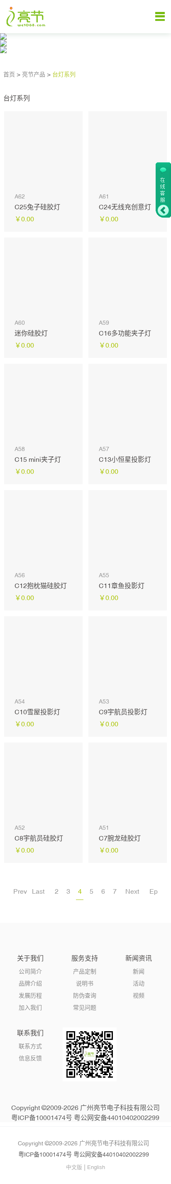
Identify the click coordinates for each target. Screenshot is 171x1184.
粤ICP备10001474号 (41, 1117)
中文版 (74, 1167)
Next (132, 891)
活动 (138, 983)
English (96, 1167)
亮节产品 (33, 74)
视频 (138, 995)
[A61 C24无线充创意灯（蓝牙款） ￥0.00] (127, 150)
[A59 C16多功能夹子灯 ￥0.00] (127, 277)
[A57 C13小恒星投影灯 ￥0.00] (127, 403)
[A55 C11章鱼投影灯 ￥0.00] (127, 529)
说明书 (84, 983)
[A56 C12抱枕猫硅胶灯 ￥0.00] (43, 529)
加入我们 (30, 1007)
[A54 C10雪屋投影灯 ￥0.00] (43, 655)
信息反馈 (30, 1058)
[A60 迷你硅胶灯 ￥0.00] (43, 277)
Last (38, 891)
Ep (153, 891)
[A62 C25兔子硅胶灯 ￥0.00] (43, 150)
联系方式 (30, 1046)
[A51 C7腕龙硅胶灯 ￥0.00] (127, 782)
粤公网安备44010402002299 (116, 1117)
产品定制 (84, 971)
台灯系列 (64, 74)
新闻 (138, 971)
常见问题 (84, 1007)
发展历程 (30, 995)
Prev (20, 891)
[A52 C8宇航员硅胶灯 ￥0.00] (43, 782)
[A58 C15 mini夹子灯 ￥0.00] (43, 403)
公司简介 (30, 971)
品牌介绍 (30, 983)
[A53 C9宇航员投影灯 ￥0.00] (127, 655)
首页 (9, 74)
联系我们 (30, 1033)
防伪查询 (84, 995)
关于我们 (30, 958)
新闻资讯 (138, 958)
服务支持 (84, 958)
